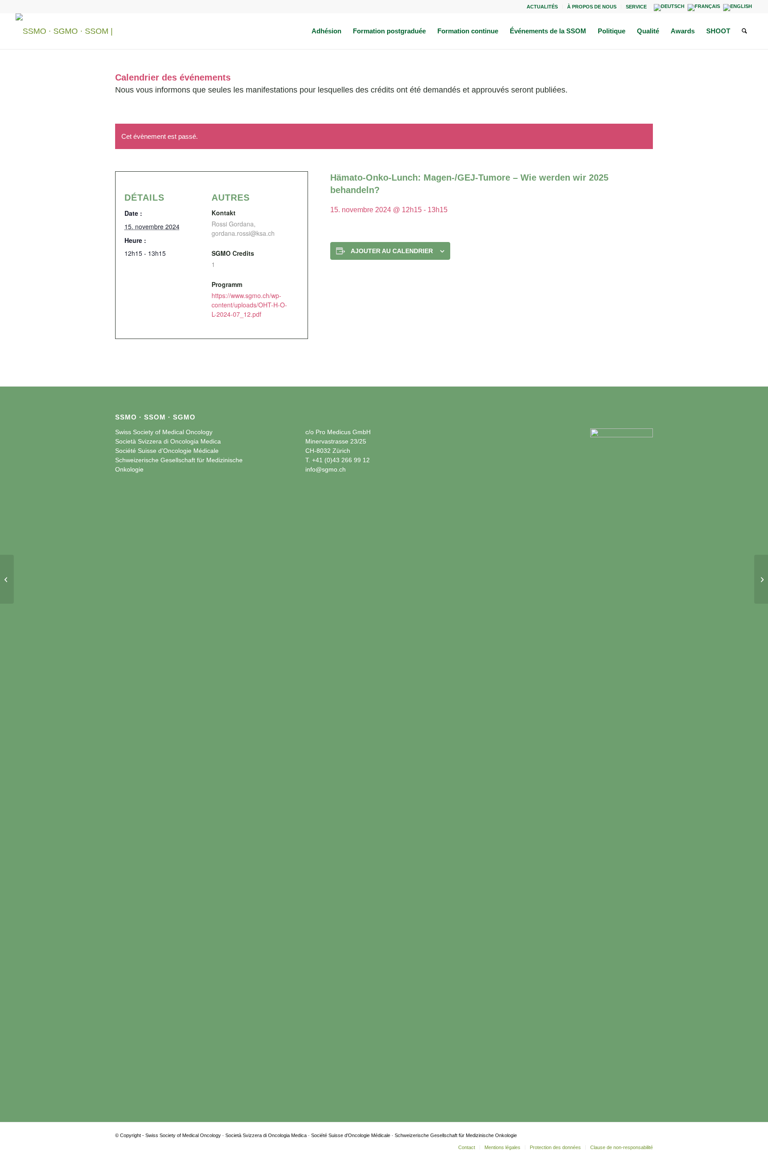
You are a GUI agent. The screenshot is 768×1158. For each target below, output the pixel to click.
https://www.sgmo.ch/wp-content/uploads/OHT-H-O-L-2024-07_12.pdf (249, 305)
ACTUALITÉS (542, 6)
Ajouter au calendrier (392, 250)
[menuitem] (542, 6)
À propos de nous (591, 6)
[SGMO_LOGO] (69, 31)
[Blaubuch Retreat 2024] (7, 579)
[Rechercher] (744, 31)
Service (636, 6)
